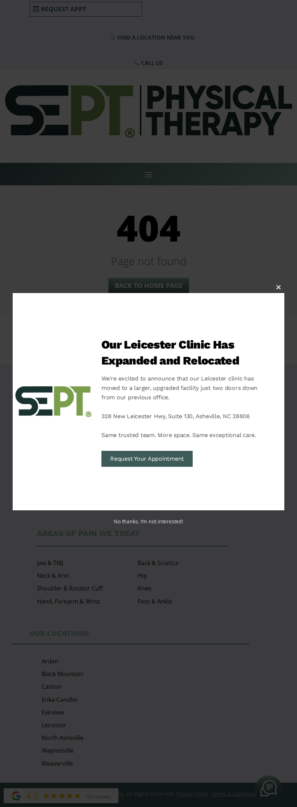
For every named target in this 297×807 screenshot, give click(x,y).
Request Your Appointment (147, 458)
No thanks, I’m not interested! (148, 521)
